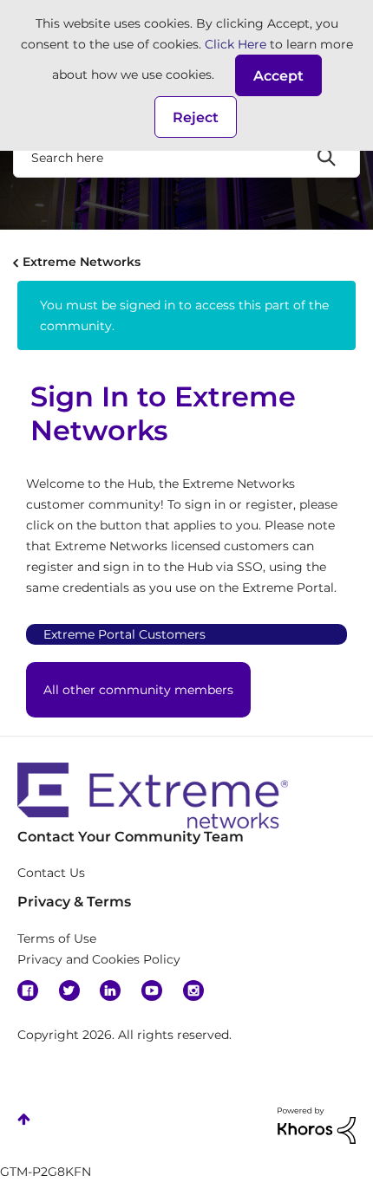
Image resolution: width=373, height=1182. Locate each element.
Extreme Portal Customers (124, 634)
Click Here (235, 44)
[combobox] (186, 157)
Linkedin (110, 990)
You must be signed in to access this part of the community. (184, 315)
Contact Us (51, 872)
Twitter (69, 990)
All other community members (138, 690)
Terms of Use (56, 938)
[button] (278, 75)
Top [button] (24, 1119)
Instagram (193, 990)
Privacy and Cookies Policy (98, 959)
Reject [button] (196, 117)
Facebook (27, 990)
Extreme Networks (82, 262)
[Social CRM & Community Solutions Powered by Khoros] (317, 1125)
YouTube (151, 990)
